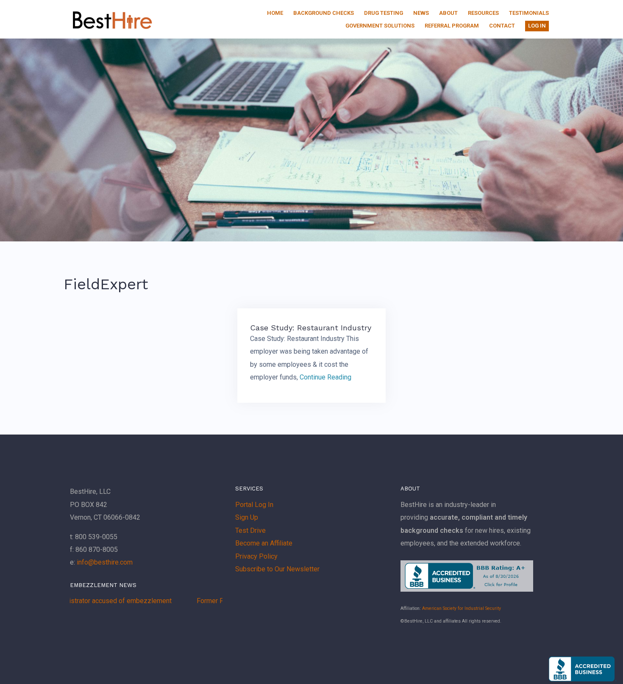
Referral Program (452, 25)
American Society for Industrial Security (461, 608)
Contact (502, 25)
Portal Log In (254, 505)
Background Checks (323, 13)
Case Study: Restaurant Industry (310, 327)
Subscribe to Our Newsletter (277, 569)
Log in (537, 25)
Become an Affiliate (263, 543)
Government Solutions (379, 25)
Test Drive (250, 530)
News (421, 13)
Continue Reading (325, 377)
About (448, 13)
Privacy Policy (256, 556)
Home (275, 13)
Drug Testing (383, 13)
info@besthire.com (105, 562)
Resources (483, 13)
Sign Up (246, 517)
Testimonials (529, 13)
